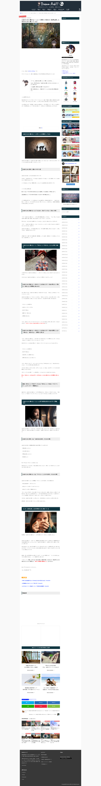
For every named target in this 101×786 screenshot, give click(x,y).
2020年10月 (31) (65, 225)
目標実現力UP (49, 9)
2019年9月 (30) (64, 263)
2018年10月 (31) (65, 295)
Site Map (23, 774)
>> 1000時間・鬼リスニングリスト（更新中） (69, 73)
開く (42, 127)
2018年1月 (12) (64, 322)
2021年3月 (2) (64, 219)
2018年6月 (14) (64, 307)
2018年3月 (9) (64, 316)
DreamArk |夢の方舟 (70, 784)
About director (24, 765)
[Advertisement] (41, 60)
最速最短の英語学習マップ (31, 687)
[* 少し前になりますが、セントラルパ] (75, 179)
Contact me (23, 772)
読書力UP (39, 9)
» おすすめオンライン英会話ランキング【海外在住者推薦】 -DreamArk (35, 586)
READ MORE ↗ (31, 670)
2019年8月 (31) (64, 266)
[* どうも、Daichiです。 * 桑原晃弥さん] (66, 179)
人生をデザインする (26, 699)
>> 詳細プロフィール (65, 70)
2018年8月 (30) (64, 301)
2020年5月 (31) (64, 239)
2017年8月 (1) (64, 330)
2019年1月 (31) (64, 286)
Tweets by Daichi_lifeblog (65, 757)
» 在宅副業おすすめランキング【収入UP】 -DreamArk (32, 583)
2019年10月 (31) (65, 260)
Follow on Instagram (71, 184)
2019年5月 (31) (64, 275)
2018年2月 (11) (64, 319)
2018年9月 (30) (64, 298)
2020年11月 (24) (64, 222)
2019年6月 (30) (64, 272)
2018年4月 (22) (64, 313)
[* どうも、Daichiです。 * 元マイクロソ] (75, 170)
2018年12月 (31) (65, 289)
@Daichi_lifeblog (31, 71)
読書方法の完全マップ (31, 665)
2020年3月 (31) (64, 245)
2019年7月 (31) (64, 269)
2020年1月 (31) (64, 251)
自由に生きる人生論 (61, 9)
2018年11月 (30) (64, 292)
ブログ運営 (67, 9)
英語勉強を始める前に (45, 757)
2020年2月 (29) (64, 248)
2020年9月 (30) (64, 228)
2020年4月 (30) (64, 242)
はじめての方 (34, 9)
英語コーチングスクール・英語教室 (47, 761)
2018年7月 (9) (64, 304)
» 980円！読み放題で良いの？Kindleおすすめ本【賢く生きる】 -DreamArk (36, 580)
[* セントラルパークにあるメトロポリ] (66, 170)
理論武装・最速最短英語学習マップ (47, 759)
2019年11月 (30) (64, 257)
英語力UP (54, 9)
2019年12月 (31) (65, 254)
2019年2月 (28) (64, 283)
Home (23, 779)
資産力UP (43, 9)
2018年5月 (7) (64, 310)
